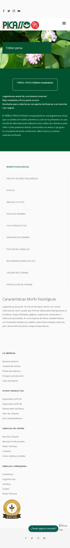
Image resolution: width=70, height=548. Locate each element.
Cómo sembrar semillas (13, 456)
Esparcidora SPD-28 (11, 403)
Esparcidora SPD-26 (11, 399)
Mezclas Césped (10, 436)
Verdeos (6, 484)
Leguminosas (8, 479)
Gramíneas (7, 474)
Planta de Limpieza (11, 371)
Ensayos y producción (13, 375)
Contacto (6, 451)
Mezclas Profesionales (13, 441)
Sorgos (5, 488)
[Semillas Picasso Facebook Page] (3, 11)
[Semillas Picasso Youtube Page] (19, 11)
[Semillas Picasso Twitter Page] (8, 11)
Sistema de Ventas (11, 366)
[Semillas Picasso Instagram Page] (14, 11)
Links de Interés (10, 380)
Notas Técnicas (9, 446)
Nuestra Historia (10, 361)
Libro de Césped (10, 413)
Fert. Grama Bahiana (12, 418)
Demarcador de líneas (13, 408)
